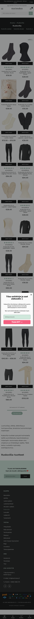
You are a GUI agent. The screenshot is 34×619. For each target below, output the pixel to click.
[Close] (31, 295)
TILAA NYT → (17, 322)
